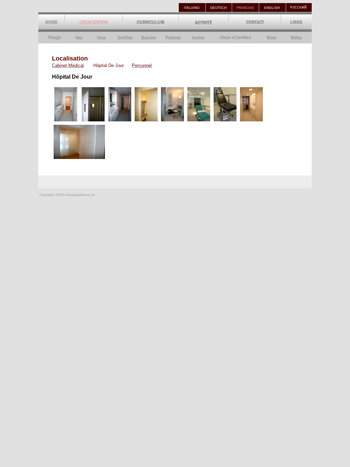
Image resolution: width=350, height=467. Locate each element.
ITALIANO (192, 8)
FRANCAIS (245, 8)
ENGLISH (272, 8)
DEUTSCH (218, 8)
